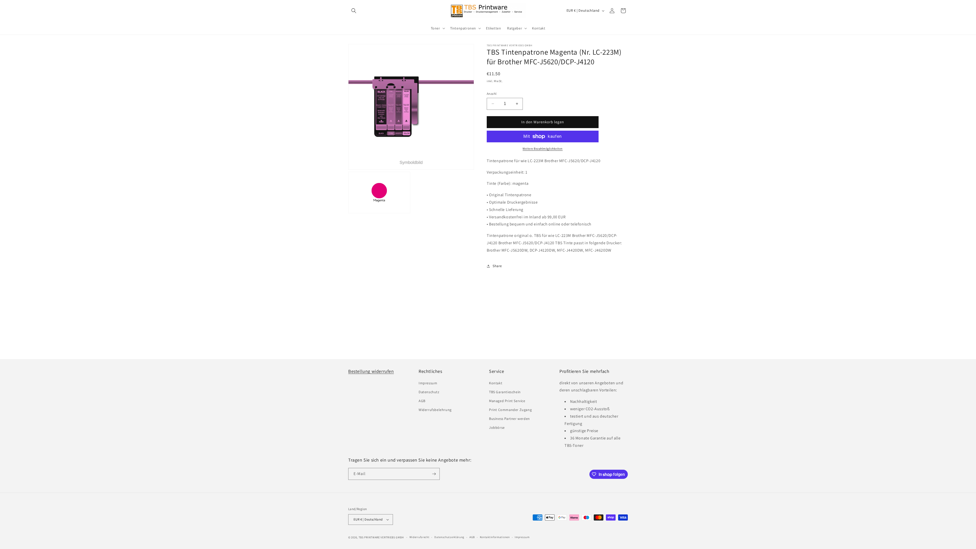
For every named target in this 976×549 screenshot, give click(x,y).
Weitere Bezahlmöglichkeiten (543, 148)
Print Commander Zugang (510, 409)
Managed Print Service (507, 401)
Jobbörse (497, 427)
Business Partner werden (509, 418)
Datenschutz (429, 392)
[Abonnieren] (433, 474)
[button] (353, 10)
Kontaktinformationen (495, 537)
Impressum (428, 383)
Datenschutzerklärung (449, 537)
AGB (422, 401)
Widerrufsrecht (419, 537)
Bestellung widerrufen (371, 371)
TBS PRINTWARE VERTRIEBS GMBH (381, 537)
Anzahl (491, 94)
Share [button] (497, 266)
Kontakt (495, 383)
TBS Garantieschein (505, 392)
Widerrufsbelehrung (435, 409)
